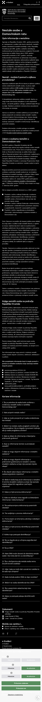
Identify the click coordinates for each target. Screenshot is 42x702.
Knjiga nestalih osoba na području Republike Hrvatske (22, 612)
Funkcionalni (6, 665)
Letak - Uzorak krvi (11, 618)
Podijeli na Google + (16, 634)
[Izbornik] (37, 18)
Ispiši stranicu (3, 634)
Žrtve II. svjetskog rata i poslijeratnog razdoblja (20, 628)
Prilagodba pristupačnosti (32, 4)
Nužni (4, 657)
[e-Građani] (11, 2)
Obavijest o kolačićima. (15, 695)
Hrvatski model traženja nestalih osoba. (19, 133)
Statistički (6, 673)
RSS (18, 5)
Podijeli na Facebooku (8, 634)
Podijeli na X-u (12, 634)
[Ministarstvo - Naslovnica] (21, 11)
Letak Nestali (9, 616)
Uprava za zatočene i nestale (14, 626)
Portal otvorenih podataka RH (11, 648)
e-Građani (5, 644)
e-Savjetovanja (7, 646)
